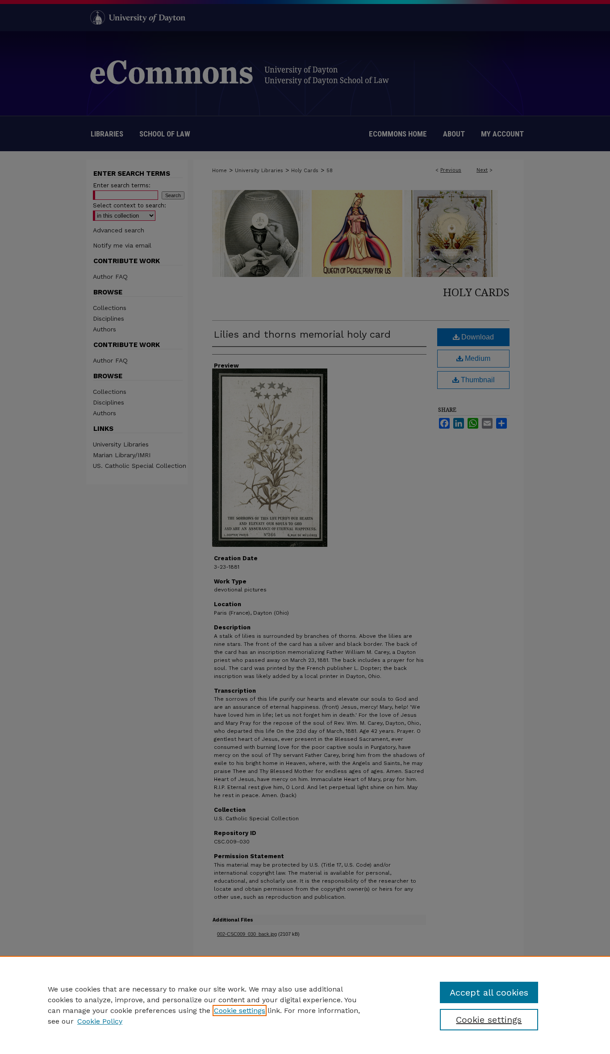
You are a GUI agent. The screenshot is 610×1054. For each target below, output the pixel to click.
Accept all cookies (489, 992)
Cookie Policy (99, 1021)
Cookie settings (239, 1010)
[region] (305, 1005)
